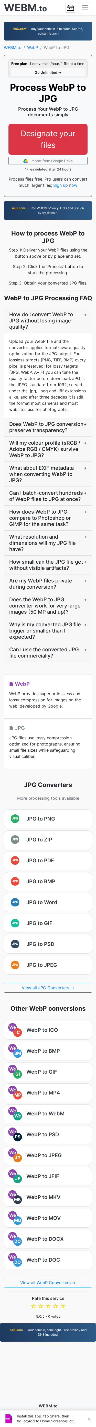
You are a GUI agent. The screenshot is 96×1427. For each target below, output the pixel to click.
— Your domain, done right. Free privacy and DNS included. (48, 1332)
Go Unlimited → (48, 72)
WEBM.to (13, 47)
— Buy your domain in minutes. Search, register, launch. (48, 31)
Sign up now (65, 185)
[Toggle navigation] (85, 8)
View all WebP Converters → (48, 1282)
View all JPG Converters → (48, 987)
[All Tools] (70, 8)
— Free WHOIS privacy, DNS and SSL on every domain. (48, 210)
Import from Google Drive (51, 161)
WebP (32, 47)
